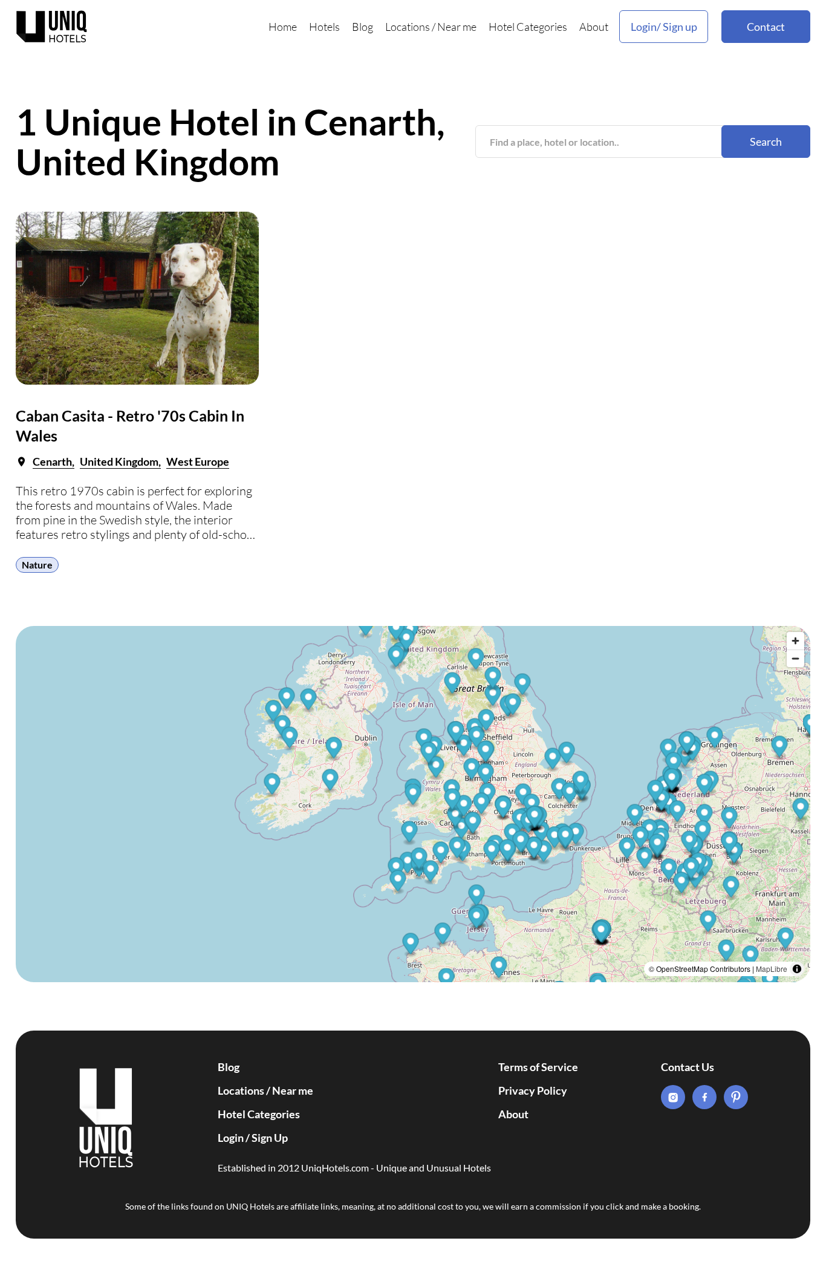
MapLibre (771, 968)
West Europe (197, 461)
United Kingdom (119, 461)
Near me (456, 26)
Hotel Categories (528, 26)
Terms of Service (538, 1067)
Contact (766, 26)
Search (766, 141)
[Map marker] (499, 969)
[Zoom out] (795, 658)
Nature (37, 564)
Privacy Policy (532, 1090)
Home (282, 26)
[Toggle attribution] (797, 969)
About (593, 26)
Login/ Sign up (664, 26)
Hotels (324, 26)
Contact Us (687, 1067)
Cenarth (52, 461)
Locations (407, 26)
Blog (362, 26)
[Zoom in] (795, 641)
